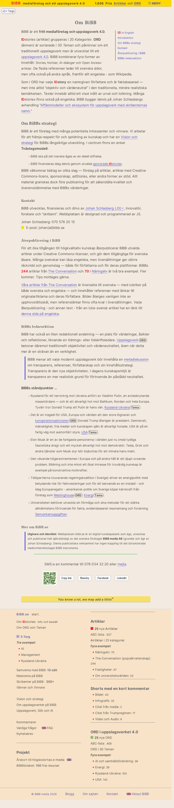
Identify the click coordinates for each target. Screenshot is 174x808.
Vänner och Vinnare (30, 687)
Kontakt (122, 48)
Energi (88, 495)
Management (30, 655)
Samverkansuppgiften (51, 514)
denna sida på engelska (40, 314)
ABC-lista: (98, 634)
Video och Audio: (108, 719)
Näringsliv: (104, 652)
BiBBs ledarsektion (129, 58)
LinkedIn (121, 578)
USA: (101, 779)
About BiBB (140, 794)
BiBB (48, 3)
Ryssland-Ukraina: (111, 773)
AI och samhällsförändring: (116, 761)
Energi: (102, 767)
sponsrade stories (107, 164)
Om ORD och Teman (31, 627)
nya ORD (103, 737)
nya (106, 629)
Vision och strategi (29, 699)
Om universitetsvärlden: (114, 675)
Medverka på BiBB (29, 676)
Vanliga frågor (26, 728)
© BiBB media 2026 (44, 794)
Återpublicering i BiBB (131, 53)
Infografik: (104, 700)
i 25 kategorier (108, 640)
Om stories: (26, 622)
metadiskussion (136, 359)
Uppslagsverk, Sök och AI (34, 710)
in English (127, 32)
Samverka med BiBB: (31, 670)
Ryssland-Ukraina (117, 407)
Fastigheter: (106, 669)
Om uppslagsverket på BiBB (36, 705)
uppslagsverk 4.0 (34, 57)
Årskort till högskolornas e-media (40, 760)
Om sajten (90, 794)
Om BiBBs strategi (129, 43)
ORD (137, 3)
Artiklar (120, 3)
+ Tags (10, 11)
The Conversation (62, 271)
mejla (122, 564)
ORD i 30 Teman (102, 749)
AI (22, 648)
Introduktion (125, 37)
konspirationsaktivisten (52, 420)
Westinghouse (64, 495)
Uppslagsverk (127, 340)
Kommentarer (26, 722)
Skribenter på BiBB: (35, 681)
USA (84, 432)
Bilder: (101, 694)
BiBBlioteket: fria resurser (37, 765)
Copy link (66, 578)
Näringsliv (99, 271)
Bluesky (84, 578)
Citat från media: (108, 707)
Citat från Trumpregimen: (115, 713)
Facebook (103, 578)
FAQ (49, 728)
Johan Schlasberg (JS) (104, 208)
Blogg (69, 794)
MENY (156, 3)
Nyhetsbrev (24, 734)
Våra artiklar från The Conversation (49, 285)
